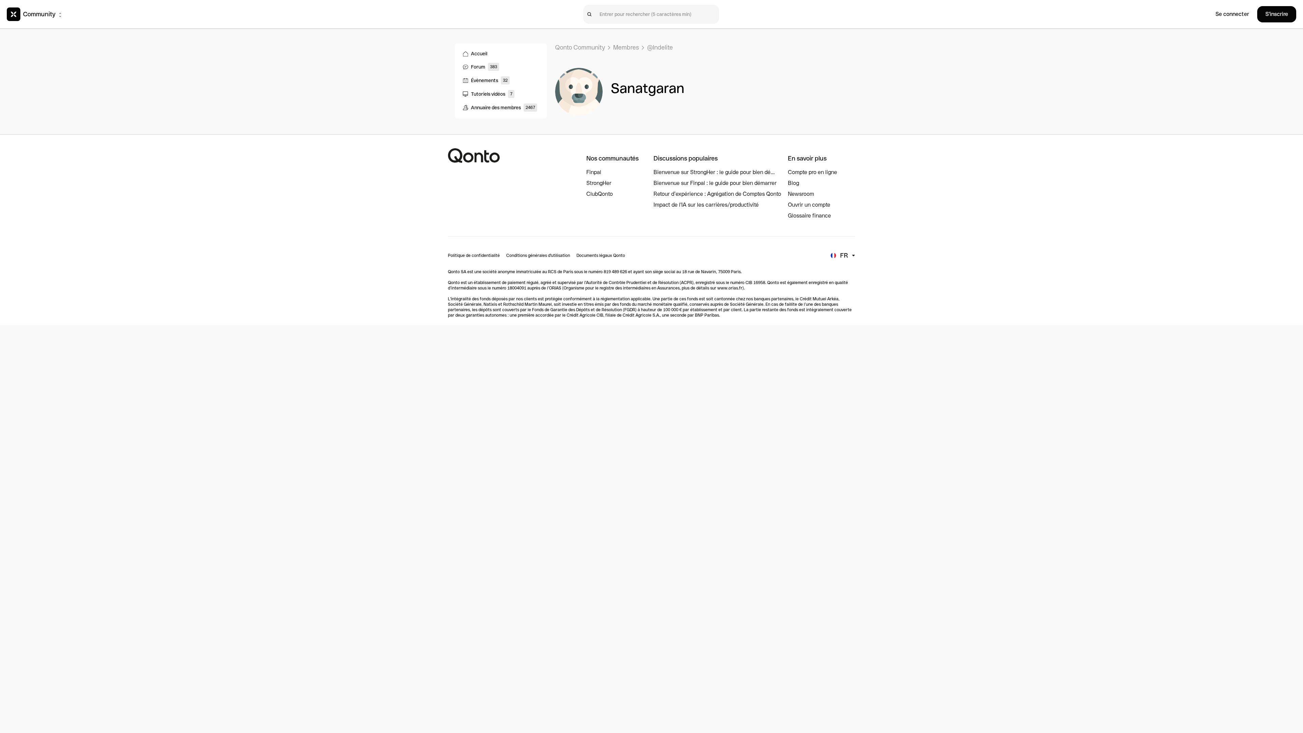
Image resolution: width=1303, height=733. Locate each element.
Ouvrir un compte (809, 205)
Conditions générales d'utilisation (538, 255)
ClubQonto (599, 194)
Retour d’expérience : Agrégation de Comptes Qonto (717, 194)
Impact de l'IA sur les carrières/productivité (706, 205)
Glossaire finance (809, 215)
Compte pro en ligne (812, 172)
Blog (793, 183)
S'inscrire (1276, 14)
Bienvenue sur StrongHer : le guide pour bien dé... (714, 172)
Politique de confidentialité (474, 255)
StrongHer (598, 183)
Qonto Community (580, 47)
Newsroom (801, 194)
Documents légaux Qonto (601, 255)
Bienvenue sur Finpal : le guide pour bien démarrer (715, 183)
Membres (626, 47)
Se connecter (1232, 14)
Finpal (593, 172)
